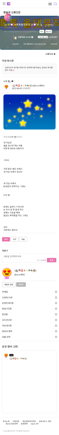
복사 (41, 31)
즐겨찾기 (51, 25)
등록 (51, 260)
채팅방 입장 (8, 284)
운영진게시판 (8, 303)
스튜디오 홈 (50, 53)
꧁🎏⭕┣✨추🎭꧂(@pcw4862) (28, 85)
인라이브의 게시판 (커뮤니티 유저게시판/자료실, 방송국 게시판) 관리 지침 (29, 68)
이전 (14, 239)
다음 (23, 239)
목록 (6, 239)
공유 (49, 31)
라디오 (21, 284)
